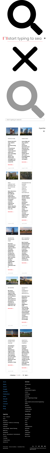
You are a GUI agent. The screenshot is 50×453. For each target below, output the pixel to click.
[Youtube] (45, 446)
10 (23, 375)
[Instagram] (36, 446)
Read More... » (11, 164)
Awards (5, 391)
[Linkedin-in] (33, 446)
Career (5, 401)
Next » (26, 375)
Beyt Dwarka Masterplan (26, 238)
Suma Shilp (25, 138)
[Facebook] (42, 446)
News (4, 396)
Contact (5, 404)
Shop (4, 408)
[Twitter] (39, 446)
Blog (4, 406)
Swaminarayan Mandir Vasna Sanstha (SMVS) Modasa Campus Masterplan (26, 187)
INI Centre (11, 288)
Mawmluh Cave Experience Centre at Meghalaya (25, 290)
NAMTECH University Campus (25, 341)
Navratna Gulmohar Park (11, 239)
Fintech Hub (11, 138)
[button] (45, 38)
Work (4, 382)
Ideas (4, 384)
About (5, 386)
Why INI (5, 399)
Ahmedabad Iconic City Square (11, 341)
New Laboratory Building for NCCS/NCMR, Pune (11, 185)
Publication (6, 394)
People (5, 389)
